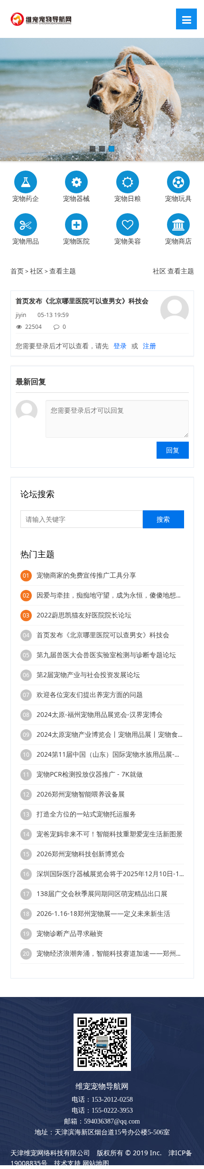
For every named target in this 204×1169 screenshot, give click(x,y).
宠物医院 (76, 240)
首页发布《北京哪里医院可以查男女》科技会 (103, 634)
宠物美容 (127, 240)
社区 (36, 270)
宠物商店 (178, 240)
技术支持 (67, 1163)
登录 (120, 345)
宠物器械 (76, 198)
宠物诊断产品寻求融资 (70, 933)
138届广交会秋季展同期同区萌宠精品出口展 (102, 893)
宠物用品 (25, 240)
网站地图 (96, 1163)
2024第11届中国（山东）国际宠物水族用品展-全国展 (116, 754)
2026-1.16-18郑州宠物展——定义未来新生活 (103, 913)
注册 (149, 345)
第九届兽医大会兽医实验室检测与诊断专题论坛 (106, 654)
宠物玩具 (178, 198)
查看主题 (62, 270)
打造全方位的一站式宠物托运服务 (86, 813)
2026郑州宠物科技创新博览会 (81, 853)
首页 (17, 270)
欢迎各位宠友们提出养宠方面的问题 (90, 694)
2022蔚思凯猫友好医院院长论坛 (84, 614)
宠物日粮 (127, 198)
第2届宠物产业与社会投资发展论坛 (88, 674)
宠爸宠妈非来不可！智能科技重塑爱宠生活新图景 (110, 833)
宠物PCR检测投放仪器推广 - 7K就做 (90, 774)
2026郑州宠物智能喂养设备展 (81, 793)
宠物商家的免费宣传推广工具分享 (86, 575)
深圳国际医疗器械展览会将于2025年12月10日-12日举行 (120, 873)
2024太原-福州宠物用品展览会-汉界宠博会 (100, 714)
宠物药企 (25, 198)
